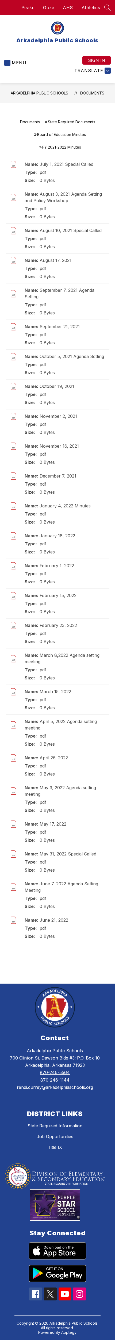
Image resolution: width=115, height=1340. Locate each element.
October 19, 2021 (57, 386)
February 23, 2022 (58, 625)
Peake (28, 7)
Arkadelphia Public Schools (39, 93)
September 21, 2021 (60, 326)
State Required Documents (71, 122)
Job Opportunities (55, 1136)
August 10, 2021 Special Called (71, 230)
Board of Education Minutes (61, 134)
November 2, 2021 (58, 416)
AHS (68, 7)
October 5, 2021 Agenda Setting (72, 356)
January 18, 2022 (57, 535)
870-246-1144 (55, 1080)
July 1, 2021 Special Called (66, 164)
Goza (48, 7)
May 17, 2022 (53, 824)
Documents (92, 93)
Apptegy (68, 1332)
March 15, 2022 (55, 691)
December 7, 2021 (58, 476)
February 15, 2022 (58, 595)
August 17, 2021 (55, 260)
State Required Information (55, 1125)
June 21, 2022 (54, 920)
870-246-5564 (55, 1072)
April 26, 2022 (54, 757)
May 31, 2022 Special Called (68, 854)
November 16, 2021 (59, 446)
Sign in (96, 60)
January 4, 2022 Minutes (65, 505)
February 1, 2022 (57, 565)
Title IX (55, 1147)
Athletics (91, 7)
